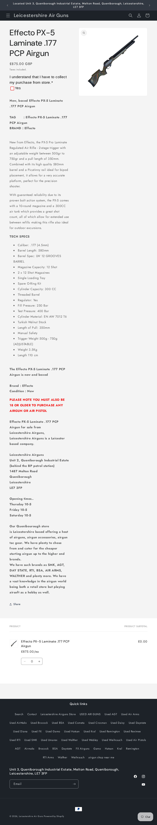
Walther (62, 757)
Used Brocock (39, 723)
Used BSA (58, 723)
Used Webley (90, 740)
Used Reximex (132, 731)
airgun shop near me (101, 757)
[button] (8, 15)
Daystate (67, 748)
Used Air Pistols (136, 740)
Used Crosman (97, 723)
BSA (55, 748)
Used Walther (69, 740)
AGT (17, 748)
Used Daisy (118, 723)
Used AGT (111, 714)
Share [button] (16, 604)
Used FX (37, 731)
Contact (32, 714)
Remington (132, 748)
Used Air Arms (130, 714)
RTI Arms (48, 757)
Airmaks (29, 748)
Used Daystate (137, 723)
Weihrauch (77, 757)
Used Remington (110, 731)
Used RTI (15, 740)
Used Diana (20, 731)
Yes (18, 88)
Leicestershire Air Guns (31, 816)
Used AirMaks (18, 723)
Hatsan (109, 748)
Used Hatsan (72, 731)
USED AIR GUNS (90, 714)
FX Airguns (82, 748)
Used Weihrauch (112, 740)
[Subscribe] (74, 784)
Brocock (43, 748)
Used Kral (90, 731)
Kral (119, 748)
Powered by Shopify (54, 816)
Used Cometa (76, 723)
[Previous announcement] (7, 5)
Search (19, 714)
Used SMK (30, 740)
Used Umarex (49, 740)
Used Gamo (53, 731)
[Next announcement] (149, 5)
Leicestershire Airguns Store (58, 714)
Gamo (97, 748)
